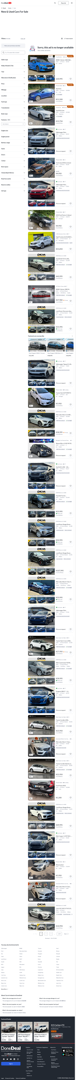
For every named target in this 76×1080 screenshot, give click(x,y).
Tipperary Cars (59, 980)
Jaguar (2, 967)
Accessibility (40, 1066)
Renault (58, 953)
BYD (2, 964)
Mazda (57, 959)
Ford (2, 951)
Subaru (2, 972)
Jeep (2, 969)
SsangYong (40, 972)
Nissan (57, 951)
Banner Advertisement (55, 1063)
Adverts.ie (29, 1075)
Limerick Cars (4, 977)
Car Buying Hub (29, 1067)
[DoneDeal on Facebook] (4, 1059)
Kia (2, 953)
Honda (39, 956)
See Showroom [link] (54, 1028)
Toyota (39, 948)
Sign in (11, 1063)
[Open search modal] (55, 3)
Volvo (21, 956)
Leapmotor (40, 969)
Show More (4, 989)
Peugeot (40, 953)
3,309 (59, 933)
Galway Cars (22, 975)
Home (9, 8)
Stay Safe (39, 1056)
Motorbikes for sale (30, 1053)
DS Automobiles (60, 969)
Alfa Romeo (22, 969)
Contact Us (40, 1059)
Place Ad (63, 3)
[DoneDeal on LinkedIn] (14, 1059)
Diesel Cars (59, 985)
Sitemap (29, 1064)
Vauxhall (40, 961)
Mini (20, 961)
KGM (21, 972)
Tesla (57, 967)
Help (38, 1049)
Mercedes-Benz (23, 951)
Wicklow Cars (41, 983)
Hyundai (40, 951)
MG (20, 967)
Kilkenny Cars (41, 985)
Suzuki (2, 961)
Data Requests (41, 1061)
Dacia (39, 959)
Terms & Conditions (21, 1078)
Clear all (23, 38)
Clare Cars (22, 983)
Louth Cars (22, 980)
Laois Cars (58, 983)
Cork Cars (3, 975)
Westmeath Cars (42, 980)
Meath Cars (59, 975)
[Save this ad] (70, 79)
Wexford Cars (23, 977)
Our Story (53, 1049)
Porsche (40, 967)
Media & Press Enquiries (54, 1053)
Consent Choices (41, 1064)
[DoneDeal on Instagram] (18, 1059)
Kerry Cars (3, 980)
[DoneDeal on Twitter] (7, 1059)
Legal (2, 1078)
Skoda (21, 953)
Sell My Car (29, 1058)
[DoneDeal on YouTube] (11, 1059)
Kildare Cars (41, 975)
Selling (38, 1054)
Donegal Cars (41, 977)
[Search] (3, 52)
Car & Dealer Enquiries (54, 1059)
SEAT (21, 959)
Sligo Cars (22, 985)
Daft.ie (28, 1073)
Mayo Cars (3, 983)
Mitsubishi (22, 964)
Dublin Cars (59, 972)
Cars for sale (30, 1049)
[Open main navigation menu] (72, 3)
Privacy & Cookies (9, 1078)
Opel (2, 956)
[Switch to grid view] (61, 38)
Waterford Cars (59, 977)
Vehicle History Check (30, 1061)
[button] (13, 59)
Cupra (57, 964)
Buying (38, 1052)
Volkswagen (4, 948)
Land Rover (3, 959)
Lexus (39, 964)
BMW (21, 948)
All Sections (30, 1055)
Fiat (57, 961)
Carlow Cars (4, 985)
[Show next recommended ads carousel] (72, 336)
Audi (57, 948)
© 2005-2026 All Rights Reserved (66, 1078)
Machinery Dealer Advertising (55, 1067)
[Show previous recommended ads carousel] (69, 336)
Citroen (58, 956)
